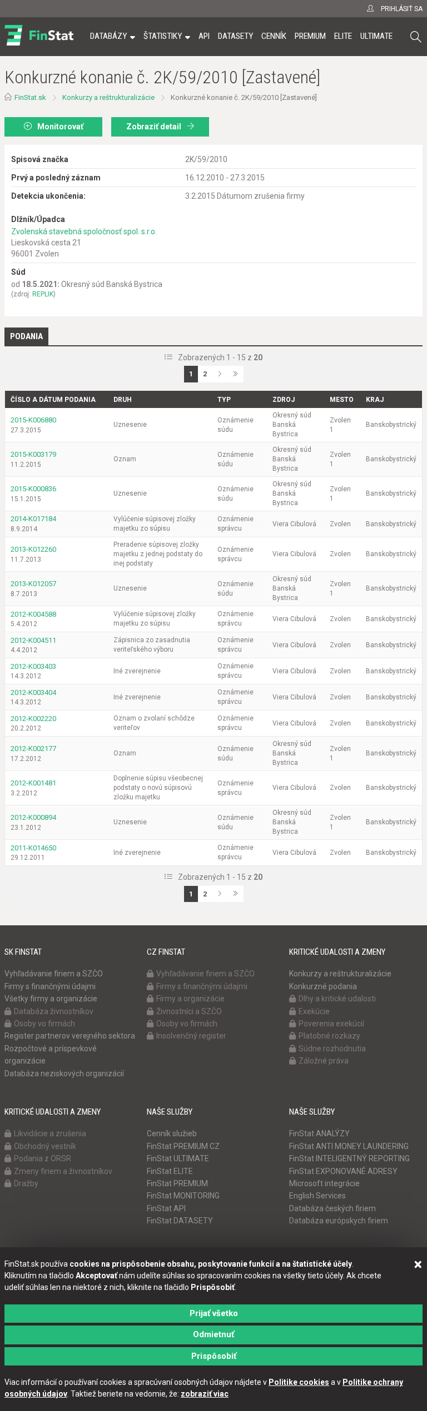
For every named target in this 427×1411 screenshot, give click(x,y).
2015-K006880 (33, 420)
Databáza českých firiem (332, 1208)
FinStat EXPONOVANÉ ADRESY (343, 1171)
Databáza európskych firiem (338, 1220)
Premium (310, 36)
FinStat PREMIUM (177, 1183)
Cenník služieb (172, 1133)
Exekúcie (314, 1011)
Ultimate (376, 36)
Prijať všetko (214, 1313)
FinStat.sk (30, 97)
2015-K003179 (33, 454)
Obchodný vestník (45, 1146)
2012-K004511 (33, 640)
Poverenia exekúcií (331, 1023)
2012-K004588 (33, 614)
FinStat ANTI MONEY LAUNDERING (349, 1146)
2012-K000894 (33, 817)
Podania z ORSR (42, 1158)
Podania (26, 336)
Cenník (273, 36)
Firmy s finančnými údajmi (50, 986)
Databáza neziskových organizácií (64, 1073)
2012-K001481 (33, 783)
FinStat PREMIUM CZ (183, 1146)
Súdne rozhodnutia (332, 1048)
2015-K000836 (33, 489)
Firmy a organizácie (190, 998)
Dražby (26, 1183)
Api (204, 36)
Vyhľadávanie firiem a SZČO (53, 973)
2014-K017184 (33, 519)
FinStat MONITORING (183, 1195)
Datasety (235, 36)
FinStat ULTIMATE (178, 1158)
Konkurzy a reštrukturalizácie (108, 97)
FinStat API (166, 1208)
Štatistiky (162, 36)
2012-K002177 (33, 748)
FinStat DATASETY (180, 1220)
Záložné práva (324, 1060)
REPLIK (42, 294)
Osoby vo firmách (44, 1023)
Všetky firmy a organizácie (50, 998)
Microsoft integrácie (324, 1183)
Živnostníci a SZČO (189, 1011)
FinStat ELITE (170, 1171)
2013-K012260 (33, 549)
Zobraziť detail (153, 126)
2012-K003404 (33, 692)
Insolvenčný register (191, 1035)
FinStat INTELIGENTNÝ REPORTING (349, 1158)
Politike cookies (299, 1382)
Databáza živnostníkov (53, 1011)
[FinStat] (38, 43)
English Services (317, 1195)
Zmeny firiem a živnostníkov (63, 1171)
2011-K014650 (33, 848)
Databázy (108, 36)
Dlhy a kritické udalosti (337, 998)
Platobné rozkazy (329, 1035)
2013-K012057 (33, 583)
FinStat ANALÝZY (319, 1133)
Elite (343, 36)
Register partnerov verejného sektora (69, 1035)
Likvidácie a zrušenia (50, 1133)
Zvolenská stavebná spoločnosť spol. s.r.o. (84, 231)
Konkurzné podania (323, 986)
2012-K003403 (33, 666)
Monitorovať (60, 126)
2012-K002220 (33, 718)
